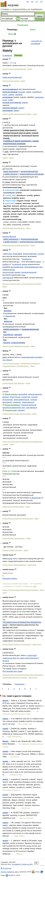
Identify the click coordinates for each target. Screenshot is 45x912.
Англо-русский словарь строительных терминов (20, 590)
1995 (34, 586)
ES (37, 2)
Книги (33, 29)
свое (41, 267)
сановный (17, 402)
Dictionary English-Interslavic (12, 550)
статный (33, 400)
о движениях (9, 316)
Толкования (22, 25)
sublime (11, 94)
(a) (3, 460)
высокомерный (17, 267)
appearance (27, 259)
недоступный (7, 272)
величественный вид (29, 171)
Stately (32, 366)
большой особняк (9, 578)
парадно (21, 410)
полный (41, 254)
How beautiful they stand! (12, 671)
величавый (7, 97)
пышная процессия (30, 329)
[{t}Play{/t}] (10, 59)
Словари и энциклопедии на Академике (21, 9)
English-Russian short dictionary (13, 383)
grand (4, 94)
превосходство (8, 270)
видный (5, 397)
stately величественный (12, 77)
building (5, 264)
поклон (38, 262)
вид (17, 262)
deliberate (8, 321)
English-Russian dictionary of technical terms (17, 518)
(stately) (25, 102)
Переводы (12, 29)
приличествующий (28, 272)
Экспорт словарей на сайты (9, 872)
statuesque (39, 97)
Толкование (7, 55)
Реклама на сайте (27, 864)
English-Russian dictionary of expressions (16, 644)
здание (25, 264)
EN (27, 2)
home (10, 559)
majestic (22, 92)
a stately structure (10, 174)
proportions (16, 264)
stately (30, 69)
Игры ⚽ (12, 34)
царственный (7, 278)
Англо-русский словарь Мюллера (14, 69)
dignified (18, 94)
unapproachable (18, 343)
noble (10, 100)
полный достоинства (11, 102)
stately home (32, 565)
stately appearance (10, 171)
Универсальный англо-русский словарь (16, 414)
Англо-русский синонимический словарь (16, 114)
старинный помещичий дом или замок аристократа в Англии (20, 658)
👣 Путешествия (6, 868)
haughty (6, 343)
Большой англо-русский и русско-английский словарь (21, 284)
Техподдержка (16, 864)
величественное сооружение (32, 174)
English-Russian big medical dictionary (15, 245)
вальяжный (7, 402)
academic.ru (10, 4)
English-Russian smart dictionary (13, 538)
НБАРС (5, 158)
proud (4, 100)
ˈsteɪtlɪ (5, 254)
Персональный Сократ (10, 81)
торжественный (28, 402)
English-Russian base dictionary (13, 228)
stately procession (11, 329)
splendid (18, 335)
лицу (23, 275)
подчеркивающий (31, 267)
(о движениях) (35, 498)
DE (32, 2)
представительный (21, 400)
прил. (10, 254)
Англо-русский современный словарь (15, 346)
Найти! (39, 16)
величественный (10, 89)
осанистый (25, 397)
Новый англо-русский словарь (13, 507)
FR (41, 2)
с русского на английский (36, 42)
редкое (17, 272)
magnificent (36, 92)
